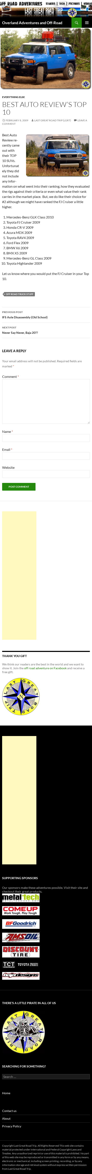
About (6, 1118)
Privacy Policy (11, 1126)
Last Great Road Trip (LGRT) (52, 120)
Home (6, 1093)
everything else (13, 97)
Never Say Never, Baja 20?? (20, 330)
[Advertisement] (19, 575)
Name (7, 431)
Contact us (9, 1111)
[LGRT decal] (21, 696)
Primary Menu (87, 23)
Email (7, 449)
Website (8, 467)
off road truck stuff (19, 294)
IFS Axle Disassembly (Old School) (24, 314)
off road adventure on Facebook (45, 668)
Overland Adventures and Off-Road (32, 22)
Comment (10, 376)
